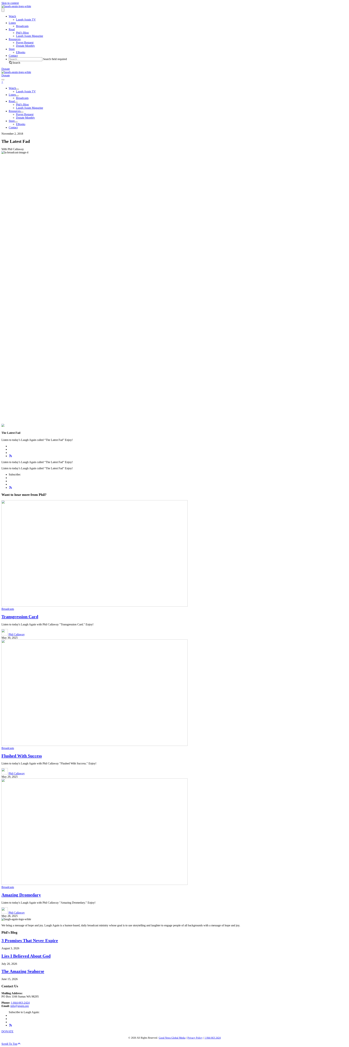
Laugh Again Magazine (29, 35)
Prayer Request (24, 42)
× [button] (2, 82)
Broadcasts (22, 26)
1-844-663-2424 (20, 1002)
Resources (15, 39)
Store (12, 49)
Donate (5, 68)
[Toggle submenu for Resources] (22, 112)
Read (12, 29)
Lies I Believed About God (26, 956)
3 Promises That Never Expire (29, 940)
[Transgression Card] (94, 605)
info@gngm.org (19, 1006)
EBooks (20, 52)
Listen (12, 22)
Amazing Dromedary (21, 895)
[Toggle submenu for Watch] (17, 89)
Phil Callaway (17, 634)
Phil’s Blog (22, 32)
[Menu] (2, 10)
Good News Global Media (172, 1037)
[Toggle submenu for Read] (16, 102)
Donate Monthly (25, 45)
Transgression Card (19, 616)
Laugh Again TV (26, 19)
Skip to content (10, 3)
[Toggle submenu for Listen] (17, 95)
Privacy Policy (194, 1037)
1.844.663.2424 (212, 1037)
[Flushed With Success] (94, 744)
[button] (14, 62)
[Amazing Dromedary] (94, 883)
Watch (12, 16)
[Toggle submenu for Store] (16, 121)
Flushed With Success (21, 755)
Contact (13, 55)
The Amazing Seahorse (22, 971)
